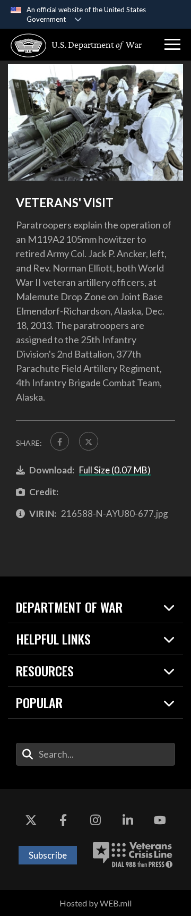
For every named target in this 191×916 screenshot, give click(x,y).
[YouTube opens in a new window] (160, 821)
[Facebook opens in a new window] (63, 821)
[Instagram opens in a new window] (95, 821)
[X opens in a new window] (31, 821)
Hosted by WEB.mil (95, 903)
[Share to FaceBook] (59, 441)
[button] (172, 44)
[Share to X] (88, 441)
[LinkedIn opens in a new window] (128, 821)
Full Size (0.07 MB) (115, 470)
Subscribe (48, 855)
